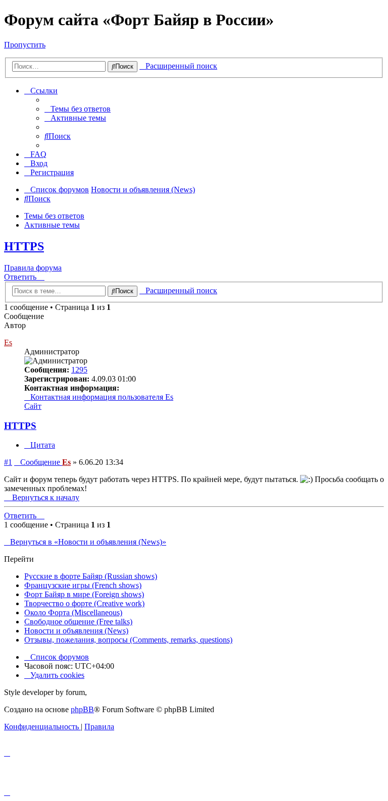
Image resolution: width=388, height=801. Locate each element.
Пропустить (24, 44)
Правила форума (33, 267)
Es (8, 342)
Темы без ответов (54, 215)
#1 (8, 462)
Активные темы (52, 225)
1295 (79, 369)
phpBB (82, 709)
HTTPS (24, 246)
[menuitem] (77, 108)
